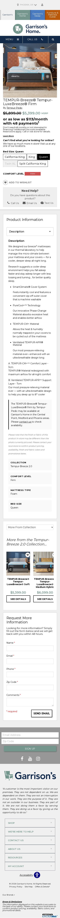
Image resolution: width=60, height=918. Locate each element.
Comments (13, 695)
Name (10, 642)
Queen (43, 156)
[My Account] (42, 5)
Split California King (32, 163)
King (32, 156)
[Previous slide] (10, 569)
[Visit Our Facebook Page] (22, 758)
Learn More (8, 136)
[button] (53, 70)
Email (10, 655)
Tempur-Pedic (14, 108)
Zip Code (12, 682)
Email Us (31, 203)
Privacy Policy (15, 886)
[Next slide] (49, 569)
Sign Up (30, 748)
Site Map (29, 886)
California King (15, 156)
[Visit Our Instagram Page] (38, 758)
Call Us (14, 203)
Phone (10, 669)
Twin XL (10, 163)
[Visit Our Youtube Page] (30, 758)
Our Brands (8, 895)
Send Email (41, 713)
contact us (25, 421)
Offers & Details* (42, 886)
